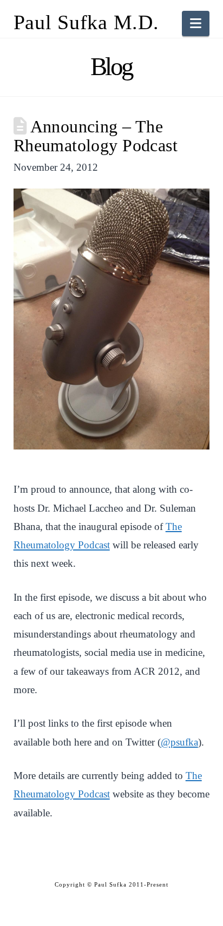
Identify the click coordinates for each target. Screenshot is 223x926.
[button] (195, 23)
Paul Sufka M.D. (86, 22)
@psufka (179, 742)
